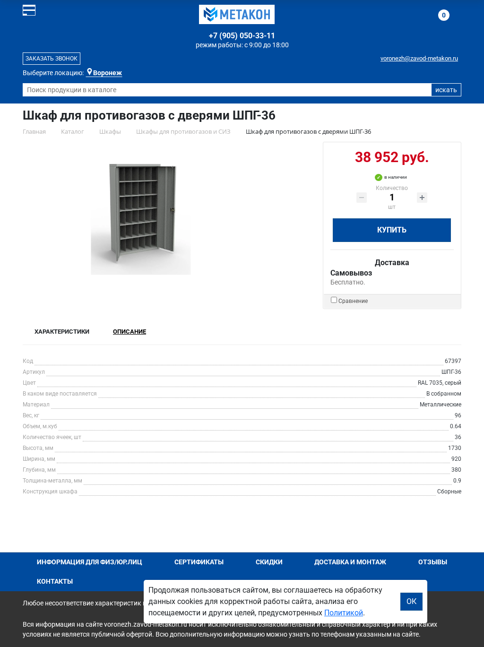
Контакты (55, 581)
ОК (411, 601)
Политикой (343, 612)
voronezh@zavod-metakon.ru (419, 58)
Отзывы (432, 562)
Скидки (269, 562)
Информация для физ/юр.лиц (89, 562)
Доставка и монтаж (350, 562)
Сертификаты (199, 562)
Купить (391, 229)
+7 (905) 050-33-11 (242, 35)
